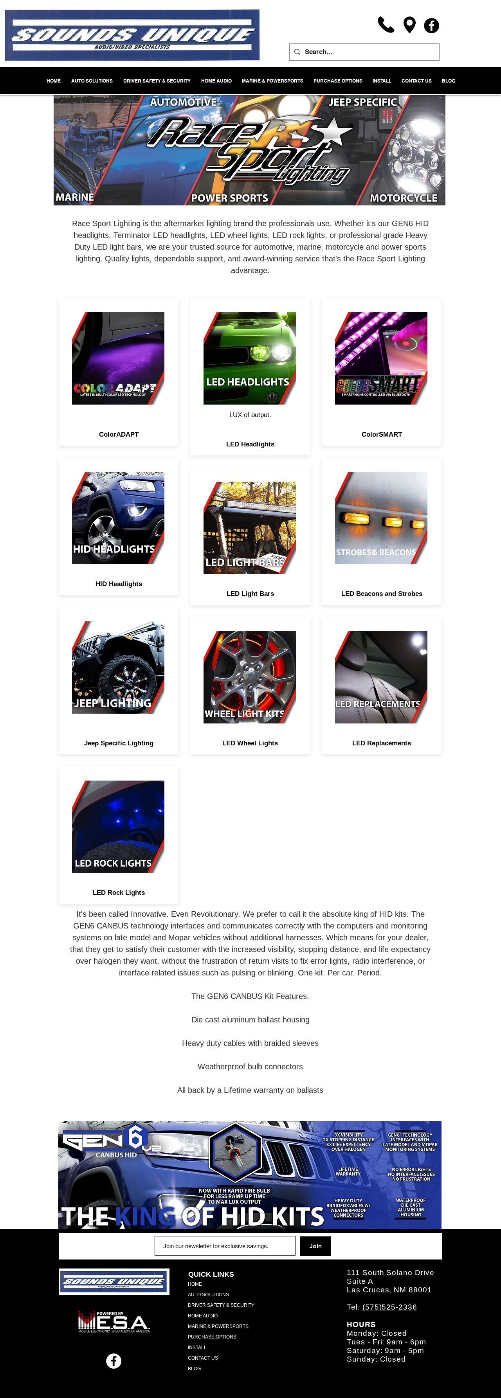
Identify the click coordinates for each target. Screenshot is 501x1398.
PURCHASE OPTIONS (212, 1337)
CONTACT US (203, 1358)
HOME (195, 1284)
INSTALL (197, 1347)
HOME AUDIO (203, 1316)
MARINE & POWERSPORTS (218, 1326)
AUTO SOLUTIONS (208, 1294)
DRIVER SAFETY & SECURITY (221, 1305)
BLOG (194, 1368)
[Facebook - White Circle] (113, 1361)
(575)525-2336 (389, 1307)
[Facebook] (431, 25)
